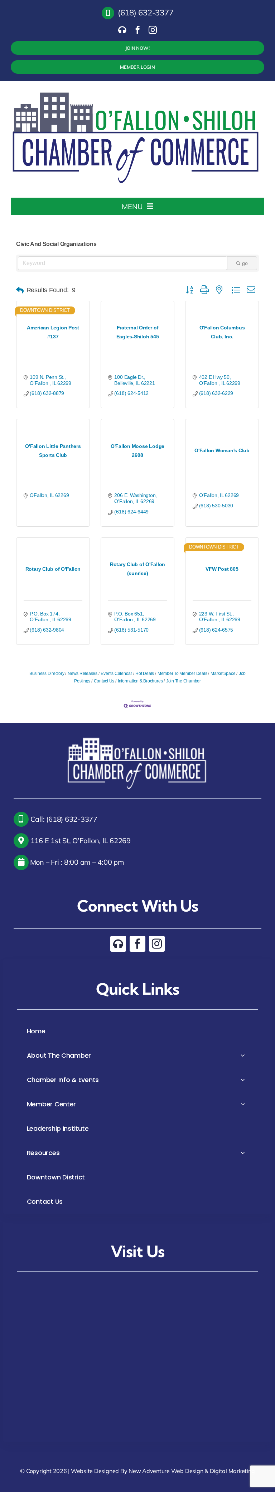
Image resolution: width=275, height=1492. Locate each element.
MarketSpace (223, 673)
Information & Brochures (140, 681)
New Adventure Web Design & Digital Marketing (192, 1470)
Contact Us (104, 681)
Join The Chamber (183, 681)
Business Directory (46, 673)
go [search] (245, 263)
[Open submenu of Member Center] (243, 1104)
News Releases (82, 673)
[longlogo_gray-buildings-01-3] (136, 89)
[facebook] (138, 30)
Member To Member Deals (182, 673)
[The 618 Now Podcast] (122, 30)
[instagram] (153, 30)
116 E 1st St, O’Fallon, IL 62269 (80, 840)
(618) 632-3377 (146, 13)
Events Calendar (116, 673)
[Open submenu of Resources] (243, 1152)
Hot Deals (144, 673)
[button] (20, 290)
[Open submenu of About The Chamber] (243, 1055)
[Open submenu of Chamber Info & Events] (243, 1079)
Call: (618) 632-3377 (63, 819)
